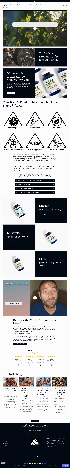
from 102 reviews (35, 353)
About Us (5, 441)
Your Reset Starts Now (20, 343)
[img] (35, 352)
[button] (11, 5)
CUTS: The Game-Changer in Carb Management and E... (26, 392)
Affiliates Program (7, 452)
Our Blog (5, 449)
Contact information (53, 465)
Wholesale (5, 451)
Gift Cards (5, 445)
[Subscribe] (44, 434)
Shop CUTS (44, 269)
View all (35, 420)
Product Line (5, 443)
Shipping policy (45, 465)
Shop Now (11, 92)
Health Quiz (5, 447)
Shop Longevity (12, 241)
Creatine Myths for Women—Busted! (10, 390)
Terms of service (38, 465)
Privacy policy (32, 465)
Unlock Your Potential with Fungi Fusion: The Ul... (59, 391)
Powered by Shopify (18, 465)
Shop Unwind (44, 214)
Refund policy (25, 465)
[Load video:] (35, 28)
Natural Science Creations (10, 465)
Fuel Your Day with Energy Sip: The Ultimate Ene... (43, 391)
